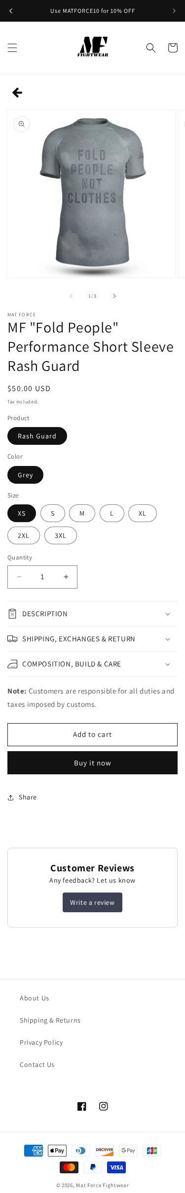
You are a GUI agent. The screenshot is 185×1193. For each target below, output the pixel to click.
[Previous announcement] (11, 11)
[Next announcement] (174, 11)
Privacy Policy (41, 1042)
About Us (34, 998)
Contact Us (37, 1064)
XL (143, 513)
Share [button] (28, 797)
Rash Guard (37, 435)
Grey (25, 474)
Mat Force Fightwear (102, 1185)
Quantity (19, 557)
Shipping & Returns (50, 1020)
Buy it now (92, 762)
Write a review (92, 902)
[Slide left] (71, 296)
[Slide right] (114, 296)
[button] (12, 48)
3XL (61, 535)
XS (22, 513)
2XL (24, 535)
